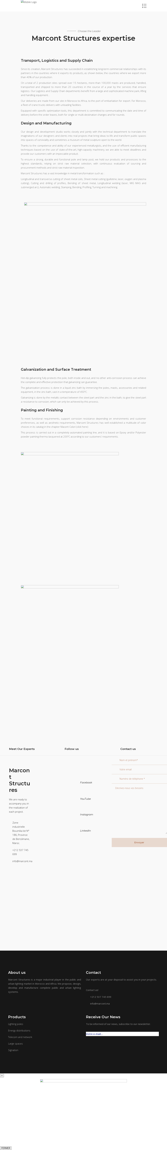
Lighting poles (15, 1024)
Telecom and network (20, 1037)
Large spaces (15, 1043)
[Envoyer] (157, 1032)
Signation (13, 1050)
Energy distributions (19, 1030)
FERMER (5, 1148)
